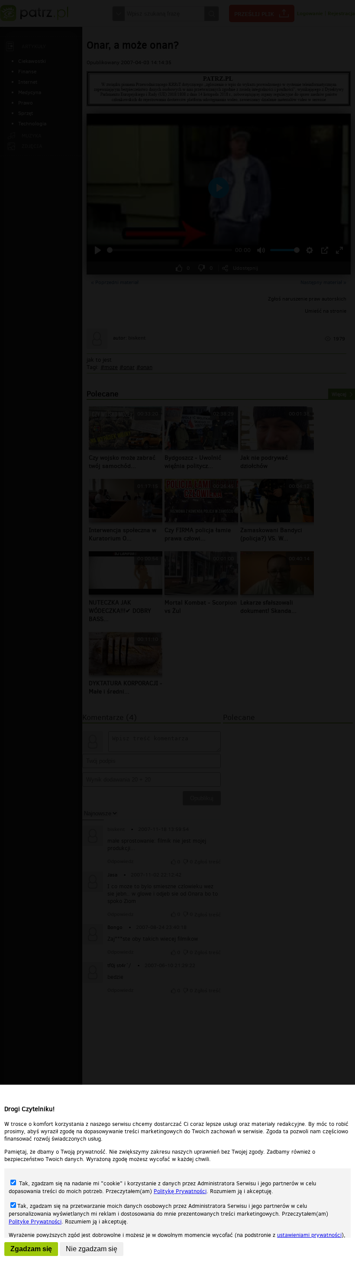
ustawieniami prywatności (309, 1235)
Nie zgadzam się (91, 1249)
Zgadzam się (31, 1249)
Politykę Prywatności (180, 1191)
